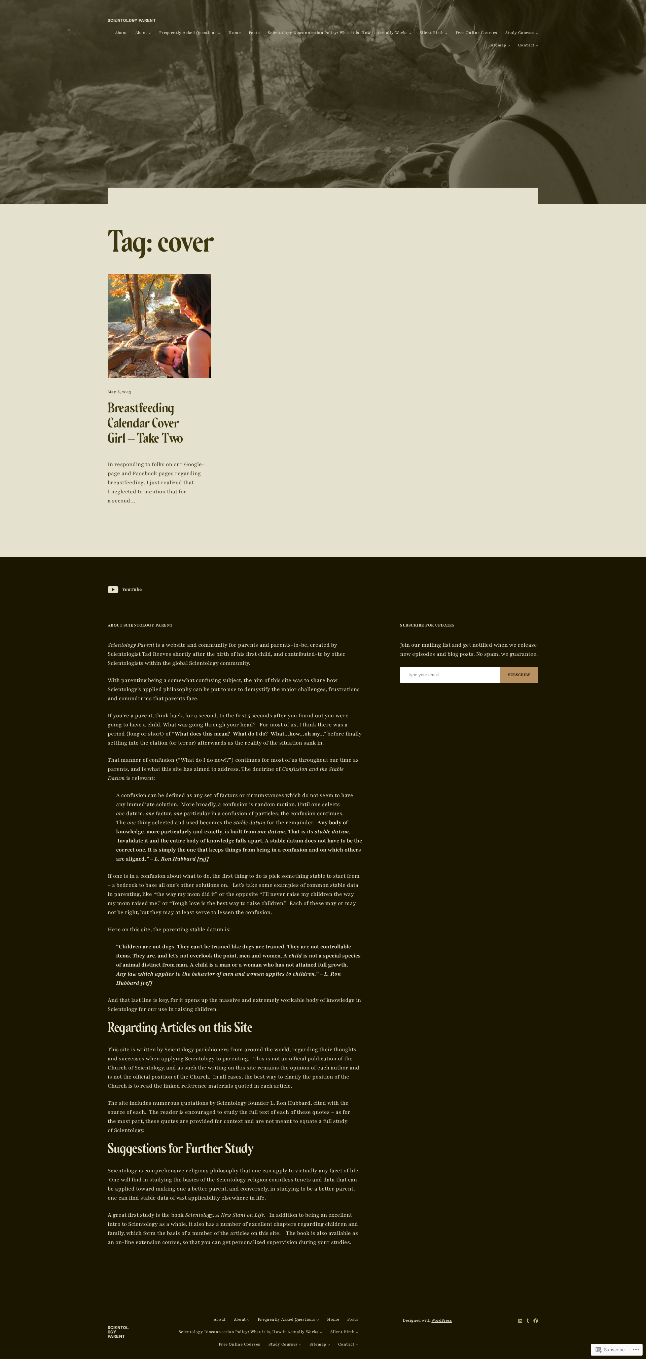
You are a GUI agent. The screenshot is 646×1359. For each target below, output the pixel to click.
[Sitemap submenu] (508, 45)
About (121, 33)
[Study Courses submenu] (537, 33)
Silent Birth (432, 33)
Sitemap (498, 45)
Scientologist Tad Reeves (139, 654)
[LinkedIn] (520, 1320)
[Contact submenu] (537, 45)
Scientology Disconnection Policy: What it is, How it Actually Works (338, 33)
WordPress (441, 1320)
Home (234, 33)
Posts (254, 33)
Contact (526, 45)
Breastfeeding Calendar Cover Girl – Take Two (145, 425)
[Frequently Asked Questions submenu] (219, 33)
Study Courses (520, 33)
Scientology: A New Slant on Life (224, 1215)
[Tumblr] (528, 1320)
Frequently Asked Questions (188, 33)
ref (203, 859)
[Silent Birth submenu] (446, 33)
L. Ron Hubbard (290, 1103)
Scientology (204, 663)
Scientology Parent (132, 20)
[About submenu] (149, 33)
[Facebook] (535, 1320)
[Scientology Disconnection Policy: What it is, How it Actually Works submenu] (410, 33)
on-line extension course (147, 1242)
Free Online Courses (476, 33)
